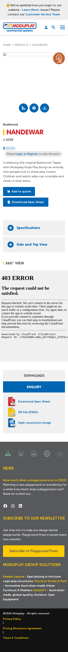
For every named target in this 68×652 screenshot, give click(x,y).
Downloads (34, 375)
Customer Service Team (42, 14)
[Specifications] (23, 108)
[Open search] (52, 27)
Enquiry (34, 387)
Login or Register (27, 153)
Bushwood (39, 45)
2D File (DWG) (28, 412)
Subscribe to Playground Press (33, 551)
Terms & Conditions (16, 637)
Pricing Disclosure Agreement (22, 628)
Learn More (30, 10)
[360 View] (34, 108)
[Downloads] (44, 108)
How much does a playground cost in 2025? (35, 480)
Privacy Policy (12, 618)
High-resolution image (34, 423)
